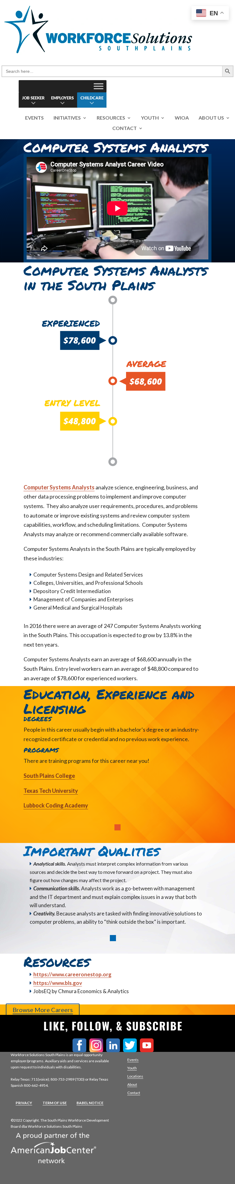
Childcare (91, 97)
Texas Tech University (51, 790)
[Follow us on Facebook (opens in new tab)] (81, 1050)
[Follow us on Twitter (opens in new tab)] (131, 1050)
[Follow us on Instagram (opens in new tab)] (97, 1050)
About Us (211, 118)
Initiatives (67, 118)
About (132, 1084)
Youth (150, 118)
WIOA (182, 118)
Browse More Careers (43, 1009)
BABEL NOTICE (89, 1102)
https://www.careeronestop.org (72, 974)
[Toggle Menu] (98, 86)
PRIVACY (24, 1102)
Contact (124, 128)
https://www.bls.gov (57, 983)
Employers (62, 97)
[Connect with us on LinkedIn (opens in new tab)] (114, 1050)
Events (34, 118)
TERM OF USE (55, 1102)
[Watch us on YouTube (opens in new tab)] (148, 1050)
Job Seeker (33, 97)
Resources (111, 118)
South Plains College (49, 775)
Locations (135, 1076)
